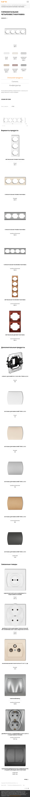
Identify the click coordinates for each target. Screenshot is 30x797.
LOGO (8, 5)
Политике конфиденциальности (15, 795)
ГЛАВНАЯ (3, 5)
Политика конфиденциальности (14, 785)
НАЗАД (25, 779)
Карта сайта (3, 785)
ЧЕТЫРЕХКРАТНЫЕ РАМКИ (18, 5)
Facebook (25, 788)
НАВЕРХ (25, 777)
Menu (28, 2)
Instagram (26, 788)
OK (27, 793)
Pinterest (28, 788)
